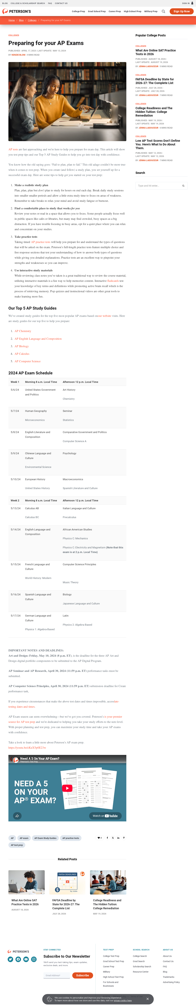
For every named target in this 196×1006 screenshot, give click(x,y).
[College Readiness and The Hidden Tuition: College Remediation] (108, 882)
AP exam (24, 838)
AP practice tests (40, 242)
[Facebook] (107, 837)
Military (106, 972)
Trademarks (168, 977)
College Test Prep (111, 956)
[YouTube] (26, 959)
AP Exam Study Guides (45, 838)
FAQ (50, 3)
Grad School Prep (97, 11)
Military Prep (150, 11)
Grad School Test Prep (113, 961)
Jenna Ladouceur (148, 66)
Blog (5, 3)
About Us (167, 956)
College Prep (78, 11)
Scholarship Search (142, 966)
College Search (140, 956)
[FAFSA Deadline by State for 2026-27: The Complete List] (67, 882)
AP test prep (17, 845)
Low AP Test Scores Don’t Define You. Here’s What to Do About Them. (158, 144)
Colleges (32, 20)
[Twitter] (112, 837)
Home (12, 20)
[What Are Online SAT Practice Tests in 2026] (26, 882)
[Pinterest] (123, 837)
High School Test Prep (113, 977)
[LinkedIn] (118, 837)
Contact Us (168, 961)
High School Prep (132, 11)
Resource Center (141, 972)
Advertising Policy (171, 982)
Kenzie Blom (18, 55)
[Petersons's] (16, 11)
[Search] (163, 11)
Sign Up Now (182, 11)
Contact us (61, 3)
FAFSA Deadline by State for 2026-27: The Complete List (66, 904)
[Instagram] (34, 959)
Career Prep (115, 11)
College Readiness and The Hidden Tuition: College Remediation (107, 904)
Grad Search (139, 961)
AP (12, 838)
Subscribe (82, 975)
